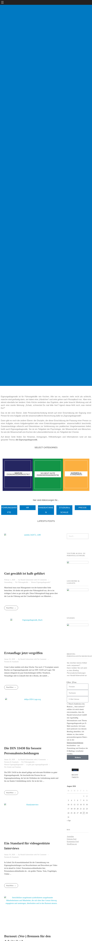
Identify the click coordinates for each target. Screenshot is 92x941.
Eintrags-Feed (71, 839)
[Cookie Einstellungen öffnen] (5, 936)
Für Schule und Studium (12, 767)
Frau (74, 682)
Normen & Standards (11, 662)
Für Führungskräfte (21, 582)
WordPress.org (72, 844)
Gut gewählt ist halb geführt (24, 573)
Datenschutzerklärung (75, 743)
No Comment (41, 659)
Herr (69, 682)
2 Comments (41, 759)
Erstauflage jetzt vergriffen (23, 653)
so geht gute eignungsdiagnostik (37, 764)
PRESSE (83, 508)
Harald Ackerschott (27, 580)
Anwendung (8, 582)
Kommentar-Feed (73, 841)
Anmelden (70, 836)
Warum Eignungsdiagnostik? (40, 582)
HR (27, 508)
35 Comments (42, 580)
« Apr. (69, 820)
